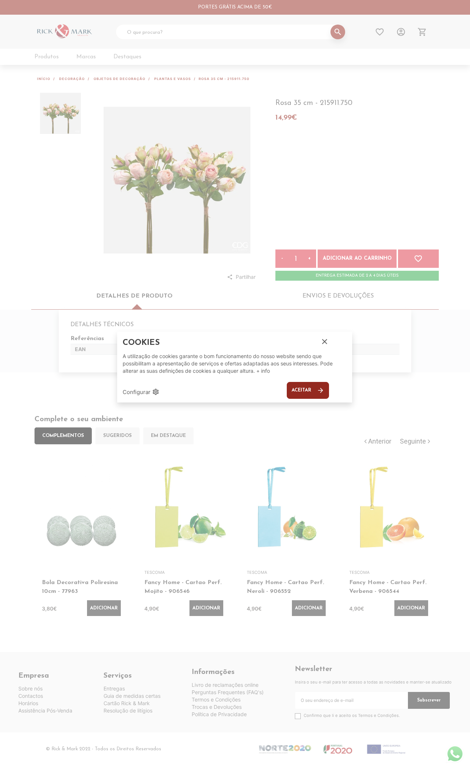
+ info (263, 371)
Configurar (141, 392)
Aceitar (308, 390)
